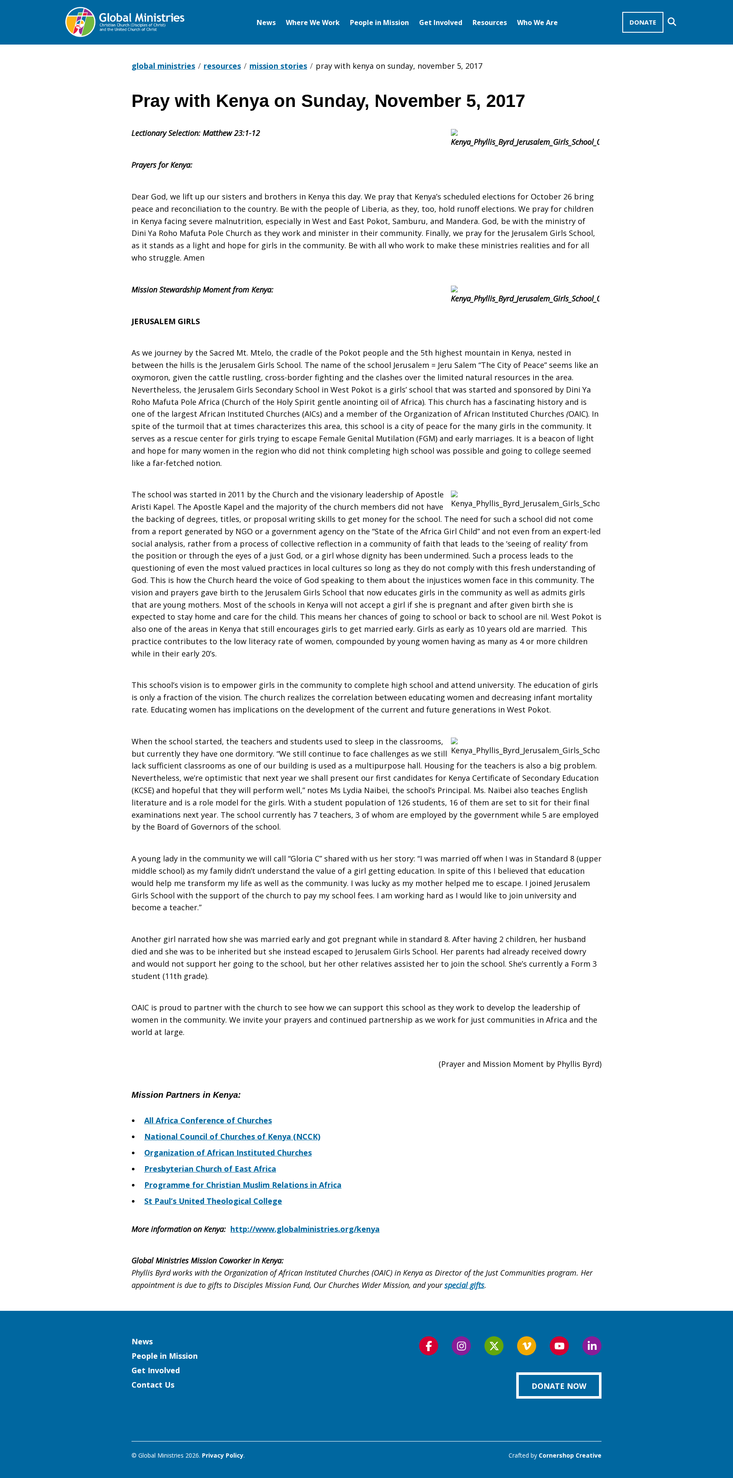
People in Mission (379, 22)
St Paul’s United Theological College (213, 1201)
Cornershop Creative (570, 1455)
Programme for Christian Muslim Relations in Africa (242, 1185)
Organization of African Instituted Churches (228, 1152)
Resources (490, 22)
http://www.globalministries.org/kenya (305, 1229)
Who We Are (537, 22)
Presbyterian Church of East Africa (210, 1169)
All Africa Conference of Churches (208, 1120)
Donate (642, 22)
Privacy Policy (222, 1455)
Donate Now (559, 1386)
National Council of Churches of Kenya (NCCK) (232, 1136)
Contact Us (152, 1385)
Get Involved (440, 22)
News (266, 22)
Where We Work (313, 22)
